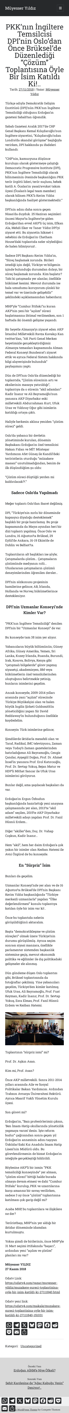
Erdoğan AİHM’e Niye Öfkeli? (34, 1370)
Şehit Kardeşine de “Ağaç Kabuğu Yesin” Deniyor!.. (35, 1385)
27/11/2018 (26, 89)
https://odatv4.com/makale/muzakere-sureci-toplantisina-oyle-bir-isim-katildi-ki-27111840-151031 (33, 1310)
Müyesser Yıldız (20, 8)
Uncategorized (31, 1346)
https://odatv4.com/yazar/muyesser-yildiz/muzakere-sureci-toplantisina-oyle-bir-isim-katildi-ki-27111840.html (32, 1287)
